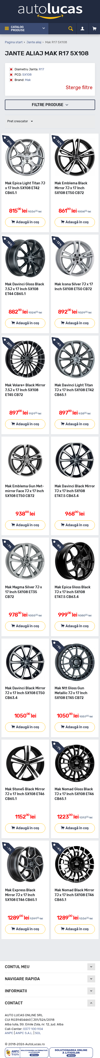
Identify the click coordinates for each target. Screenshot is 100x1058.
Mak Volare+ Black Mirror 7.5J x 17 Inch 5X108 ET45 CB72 (25, 390)
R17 (29, 69)
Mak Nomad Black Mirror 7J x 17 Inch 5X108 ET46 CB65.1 (74, 895)
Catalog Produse (18, 28)
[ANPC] (27, 1052)
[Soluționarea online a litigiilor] (71, 1052)
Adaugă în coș (27, 222)
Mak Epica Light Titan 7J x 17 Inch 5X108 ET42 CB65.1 (25, 188)
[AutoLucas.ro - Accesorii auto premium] (50, 11)
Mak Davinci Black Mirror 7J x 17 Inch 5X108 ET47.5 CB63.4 (75, 491)
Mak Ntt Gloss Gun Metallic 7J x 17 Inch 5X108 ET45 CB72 (71, 693)
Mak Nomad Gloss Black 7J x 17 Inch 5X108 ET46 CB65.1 (74, 794)
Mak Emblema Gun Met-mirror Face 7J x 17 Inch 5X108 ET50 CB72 (24, 491)
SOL (38, 1033)
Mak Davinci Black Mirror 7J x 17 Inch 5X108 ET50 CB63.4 (25, 693)
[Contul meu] (82, 29)
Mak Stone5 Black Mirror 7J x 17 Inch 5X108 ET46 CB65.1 (25, 794)
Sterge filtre (79, 87)
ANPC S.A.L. (24, 1033)
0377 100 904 (33, 1029)
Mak (23, 80)
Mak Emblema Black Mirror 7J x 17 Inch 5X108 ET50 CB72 (71, 188)
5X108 (23, 74)
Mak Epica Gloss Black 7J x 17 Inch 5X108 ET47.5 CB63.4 (73, 592)
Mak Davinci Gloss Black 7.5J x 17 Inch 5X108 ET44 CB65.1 (24, 289)
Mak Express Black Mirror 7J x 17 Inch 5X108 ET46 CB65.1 (21, 895)
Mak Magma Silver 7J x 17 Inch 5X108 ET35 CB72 (23, 592)
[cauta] (70, 28)
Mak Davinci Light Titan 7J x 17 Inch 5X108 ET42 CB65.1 (74, 390)
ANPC (9, 1033)
